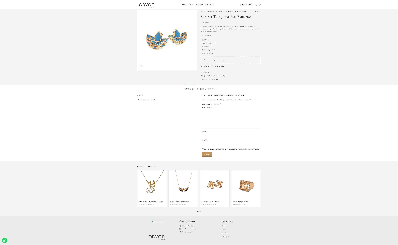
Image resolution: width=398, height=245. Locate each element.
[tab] (189, 88)
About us (225, 233)
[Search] (256, 5)
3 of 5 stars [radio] (217, 104)
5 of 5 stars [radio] (220, 104)
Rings (243, 204)
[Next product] (260, 11)
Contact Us (226, 236)
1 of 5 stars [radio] (214, 104)
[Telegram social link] (217, 79)
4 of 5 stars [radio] (219, 104)
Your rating (206, 104)
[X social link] (209, 79)
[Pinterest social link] (212, 79)
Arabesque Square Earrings (210, 202)
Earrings (221, 11)
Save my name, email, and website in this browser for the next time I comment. (231, 149)
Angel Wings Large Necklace (179, 202)
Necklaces (151, 204)
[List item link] (198, 226)
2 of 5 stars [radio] (216, 104)
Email (204, 140)
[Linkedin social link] (214, 79)
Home (203, 11)
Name (204, 131)
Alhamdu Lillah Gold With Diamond (151, 202)
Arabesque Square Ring (240, 202)
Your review (207, 107)
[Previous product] (256, 11)
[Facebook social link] (207, 79)
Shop (223, 229)
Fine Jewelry (211, 11)
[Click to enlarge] (141, 66)
